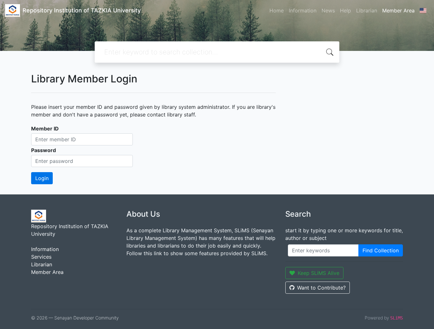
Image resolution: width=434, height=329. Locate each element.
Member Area (398, 10)
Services (41, 257)
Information (302, 10)
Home (276, 10)
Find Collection (381, 250)
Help (345, 10)
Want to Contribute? (321, 287)
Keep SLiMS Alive (318, 273)
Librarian (366, 10)
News (328, 10)
